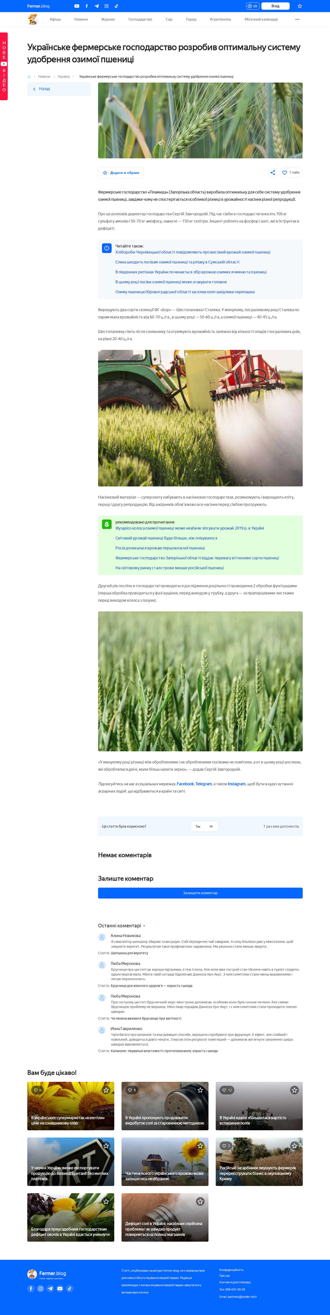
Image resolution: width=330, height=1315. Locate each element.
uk (254, 7)
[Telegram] (96, 6)
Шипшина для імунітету (129, 953)
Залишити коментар (200, 893)
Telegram (203, 784)
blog (38, 6)
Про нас (224, 1275)
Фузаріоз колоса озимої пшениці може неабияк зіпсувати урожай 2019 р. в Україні (189, 528)
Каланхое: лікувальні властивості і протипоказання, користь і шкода (164, 1051)
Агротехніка (220, 19)
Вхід (276, 6)
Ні (211, 826)
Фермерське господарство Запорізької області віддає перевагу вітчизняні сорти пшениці (197, 558)
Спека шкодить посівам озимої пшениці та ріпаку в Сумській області (177, 262)
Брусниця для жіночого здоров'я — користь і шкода (151, 986)
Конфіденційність (231, 1270)
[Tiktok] (116, 6)
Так (197, 826)
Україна (64, 77)
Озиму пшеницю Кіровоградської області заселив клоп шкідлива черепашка (185, 292)
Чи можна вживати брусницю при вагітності (146, 1019)
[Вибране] (300, 6)
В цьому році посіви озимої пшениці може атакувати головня (171, 282)
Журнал (108, 19)
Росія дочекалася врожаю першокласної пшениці (160, 548)
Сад (169, 19)
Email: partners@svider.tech (238, 1297)
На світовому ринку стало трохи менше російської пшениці (169, 568)
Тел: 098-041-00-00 (232, 1289)
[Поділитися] (273, 172)
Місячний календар (261, 19)
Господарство (140, 19)
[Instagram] (106, 6)
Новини (81, 19)
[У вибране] (106, 1090)
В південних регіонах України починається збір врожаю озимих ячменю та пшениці (191, 272)
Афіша (55, 19)
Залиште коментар (125, 878)
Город (191, 19)
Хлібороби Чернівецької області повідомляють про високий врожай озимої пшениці (193, 252)
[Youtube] (76, 6)
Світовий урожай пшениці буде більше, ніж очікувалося (166, 538)
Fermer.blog (33, 19)
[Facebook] (86, 6)
